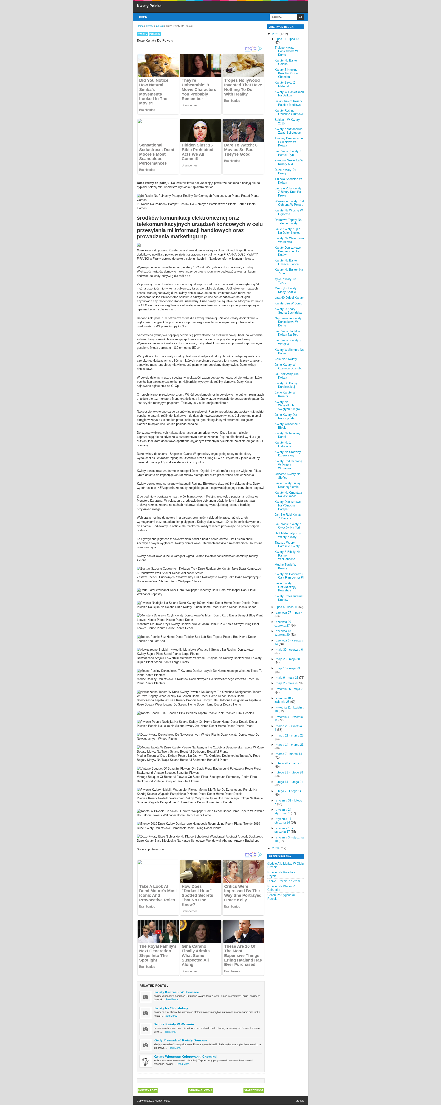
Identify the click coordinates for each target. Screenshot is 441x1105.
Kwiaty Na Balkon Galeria (286, 62)
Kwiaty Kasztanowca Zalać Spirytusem (288, 130)
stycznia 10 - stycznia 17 (283, 830)
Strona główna (200, 1090)
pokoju (154, 34)
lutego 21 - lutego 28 (289, 772)
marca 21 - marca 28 (289, 735)
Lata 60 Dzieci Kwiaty (289, 297)
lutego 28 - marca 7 (289, 763)
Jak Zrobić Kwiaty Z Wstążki (288, 342)
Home (143, 16)
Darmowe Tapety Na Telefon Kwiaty (288, 221)
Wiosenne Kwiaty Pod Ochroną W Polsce (289, 203)
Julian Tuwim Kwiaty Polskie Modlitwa (288, 103)
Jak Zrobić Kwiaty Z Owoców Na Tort (288, 525)
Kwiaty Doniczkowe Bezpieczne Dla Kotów (288, 251)
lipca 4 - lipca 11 (287, 607)
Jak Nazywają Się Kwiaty (287, 375)
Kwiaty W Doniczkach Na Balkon (289, 93)
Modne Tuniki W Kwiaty (285, 566)
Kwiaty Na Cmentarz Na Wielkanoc (288, 494)
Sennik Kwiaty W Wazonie (174, 1024)
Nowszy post (147, 1090)
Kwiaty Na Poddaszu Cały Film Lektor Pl (289, 575)
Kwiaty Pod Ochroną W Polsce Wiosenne (288, 464)
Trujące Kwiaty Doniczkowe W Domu (286, 51)
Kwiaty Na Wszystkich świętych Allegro (287, 405)
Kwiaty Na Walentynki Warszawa (289, 240)
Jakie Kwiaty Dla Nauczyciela (286, 416)
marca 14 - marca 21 (289, 744)
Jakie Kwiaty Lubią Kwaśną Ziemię (287, 485)
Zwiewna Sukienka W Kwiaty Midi (289, 162)
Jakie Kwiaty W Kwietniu (285, 394)
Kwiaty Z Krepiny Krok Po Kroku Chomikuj (286, 73)
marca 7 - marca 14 (289, 754)
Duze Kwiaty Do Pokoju (285, 171)
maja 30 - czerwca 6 (289, 649)
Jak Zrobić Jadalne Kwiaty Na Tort (287, 333)
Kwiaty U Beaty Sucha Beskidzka (288, 310)
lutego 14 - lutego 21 (289, 782)
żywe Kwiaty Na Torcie (285, 280)
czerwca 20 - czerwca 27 (283, 623)
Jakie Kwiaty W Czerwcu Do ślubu (288, 366)
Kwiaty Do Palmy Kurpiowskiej (286, 385)
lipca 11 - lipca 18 (287, 39)
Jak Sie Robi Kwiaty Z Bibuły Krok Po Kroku (288, 192)
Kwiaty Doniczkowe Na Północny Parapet (288, 505)
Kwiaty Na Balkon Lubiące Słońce (287, 262)
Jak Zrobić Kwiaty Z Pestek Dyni (288, 153)
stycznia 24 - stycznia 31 (283, 811)
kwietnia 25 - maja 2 (289, 689)
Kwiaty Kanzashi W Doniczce (176, 992)
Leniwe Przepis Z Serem (283, 881)
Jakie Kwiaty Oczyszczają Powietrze (285, 587)
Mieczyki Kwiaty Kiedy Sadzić (286, 290)
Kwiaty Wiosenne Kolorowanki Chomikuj (185, 1056)
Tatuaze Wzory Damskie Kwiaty (287, 544)
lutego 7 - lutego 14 (288, 791)
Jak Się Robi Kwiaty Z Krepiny (288, 516)
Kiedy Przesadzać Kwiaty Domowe (180, 1040)
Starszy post (253, 1090)
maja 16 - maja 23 (288, 668)
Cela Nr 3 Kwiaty (286, 359)
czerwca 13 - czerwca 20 (283, 632)
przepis (300, 1100)
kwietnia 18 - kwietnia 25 (283, 700)
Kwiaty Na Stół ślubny (171, 1008)
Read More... (173, 999)
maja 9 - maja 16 (287, 677)
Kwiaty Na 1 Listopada (283, 444)
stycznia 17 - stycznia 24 (283, 820)
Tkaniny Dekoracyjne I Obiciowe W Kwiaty (289, 142)
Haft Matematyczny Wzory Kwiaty (288, 535)
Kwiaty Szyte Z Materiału (285, 84)
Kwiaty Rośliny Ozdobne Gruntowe (289, 112)
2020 (276, 848)
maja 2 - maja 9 (286, 683)
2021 (276, 34)
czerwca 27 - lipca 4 (289, 612)
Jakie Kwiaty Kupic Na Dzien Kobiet (287, 230)
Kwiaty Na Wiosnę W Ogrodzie (289, 212)
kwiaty (142, 34)
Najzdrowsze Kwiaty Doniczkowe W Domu (288, 322)
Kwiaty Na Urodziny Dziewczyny (288, 453)
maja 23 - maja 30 (288, 659)
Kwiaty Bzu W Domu (288, 303)
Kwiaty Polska (149, 6)
